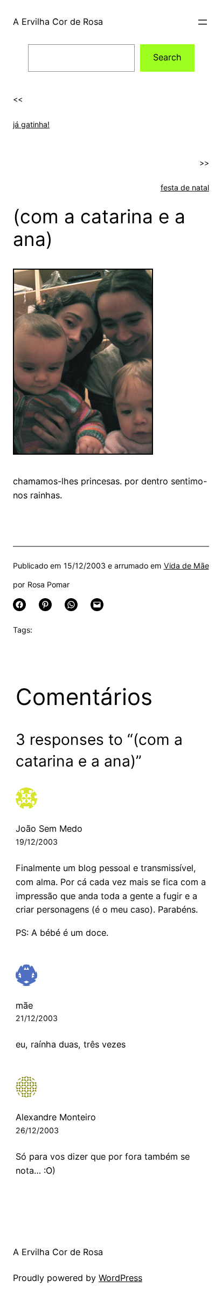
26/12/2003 (37, 1130)
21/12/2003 (37, 1018)
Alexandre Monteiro (56, 1117)
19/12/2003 (37, 841)
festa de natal (185, 187)
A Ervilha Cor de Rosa (58, 21)
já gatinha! (31, 124)
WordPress (120, 1277)
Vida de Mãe (186, 565)
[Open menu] (202, 22)
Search (167, 57)
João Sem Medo (49, 828)
